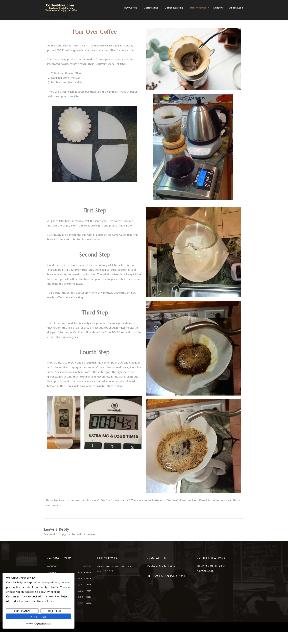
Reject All (55, 611)
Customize (22, 611)
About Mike (236, 7)
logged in (65, 534)
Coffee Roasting (174, 7)
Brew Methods (198, 7)
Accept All (38, 617)
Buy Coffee (130, 7)
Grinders (218, 7)
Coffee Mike (57, 16)
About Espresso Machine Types (114, 566)
